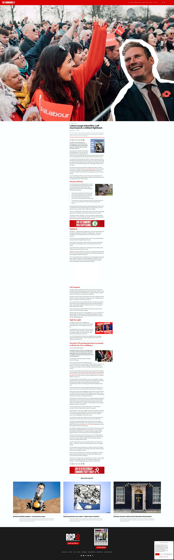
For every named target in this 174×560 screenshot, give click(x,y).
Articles (143, 2)
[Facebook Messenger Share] (79, 140)
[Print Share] (83, 140)
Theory (147, 2)
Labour (78, 130)
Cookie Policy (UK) (108, 552)
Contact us (64, 552)
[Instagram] (86, 555)
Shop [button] (154, 2)
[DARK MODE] (164, 2)
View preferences (168, 554)
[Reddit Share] (75, 140)
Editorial (16, 514)
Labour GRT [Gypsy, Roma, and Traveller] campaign (86, 424)
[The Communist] (8, 3)
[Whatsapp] (93, 555)
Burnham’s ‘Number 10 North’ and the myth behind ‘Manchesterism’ (133, 516)
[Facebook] (81, 555)
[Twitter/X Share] (72, 140)
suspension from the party (76, 373)
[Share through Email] (81, 140)
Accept (157, 554)
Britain (14, 514)
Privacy (70, 552)
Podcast (150, 2)
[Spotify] (90, 555)
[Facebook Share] (70, 140)
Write (140, 2)
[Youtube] (88, 555)
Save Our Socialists (73, 253)
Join (129, 2)
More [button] (157, 2)
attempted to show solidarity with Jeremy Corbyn (90, 372)
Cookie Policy (161, 556)
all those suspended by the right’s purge (90, 169)
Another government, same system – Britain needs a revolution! (81, 516)
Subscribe (136, 2)
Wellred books (91, 552)
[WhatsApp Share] (77, 140)
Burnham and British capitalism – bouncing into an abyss (29, 516)
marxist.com (100, 552)
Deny (161, 554)
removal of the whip (87, 373)
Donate (132, 2)
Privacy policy (166, 556)
